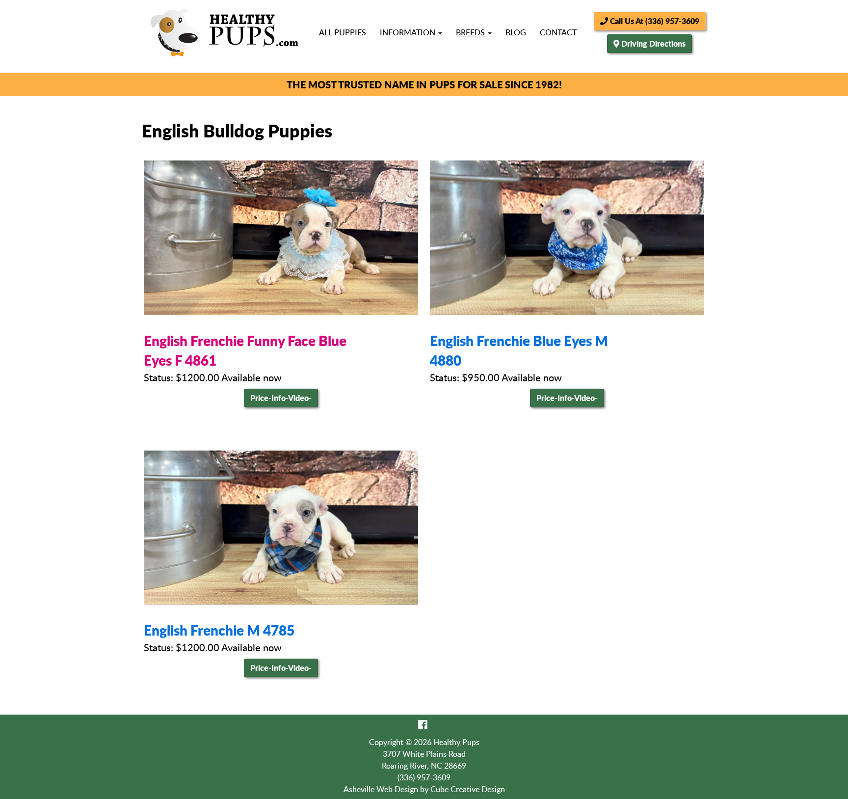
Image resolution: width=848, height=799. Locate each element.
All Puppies (342, 32)
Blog (515, 32)
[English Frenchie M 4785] (281, 528)
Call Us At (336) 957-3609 (653, 21)
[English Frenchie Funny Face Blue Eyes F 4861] (281, 237)
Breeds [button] (471, 32)
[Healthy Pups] (224, 32)
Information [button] (408, 32)
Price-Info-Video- (281, 397)
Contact (558, 32)
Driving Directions (653, 43)
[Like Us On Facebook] (422, 724)
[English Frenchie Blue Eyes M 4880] (567, 237)
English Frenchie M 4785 (219, 630)
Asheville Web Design (381, 789)
